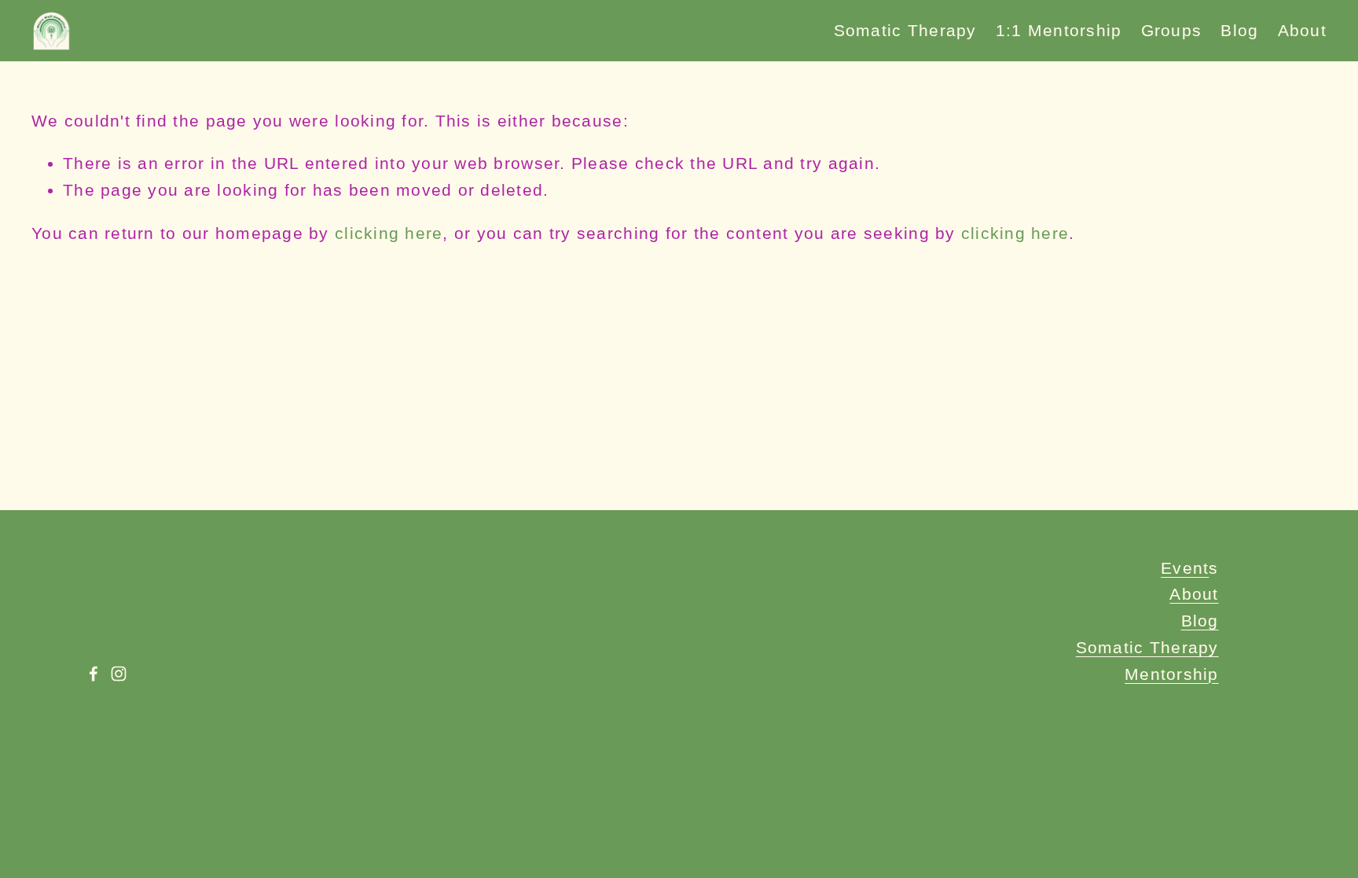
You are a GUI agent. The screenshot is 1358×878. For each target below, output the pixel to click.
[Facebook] (93, 673)
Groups (1171, 30)
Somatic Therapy (905, 30)
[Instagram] (119, 673)
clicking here (388, 233)
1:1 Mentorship (1059, 30)
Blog (1239, 30)
